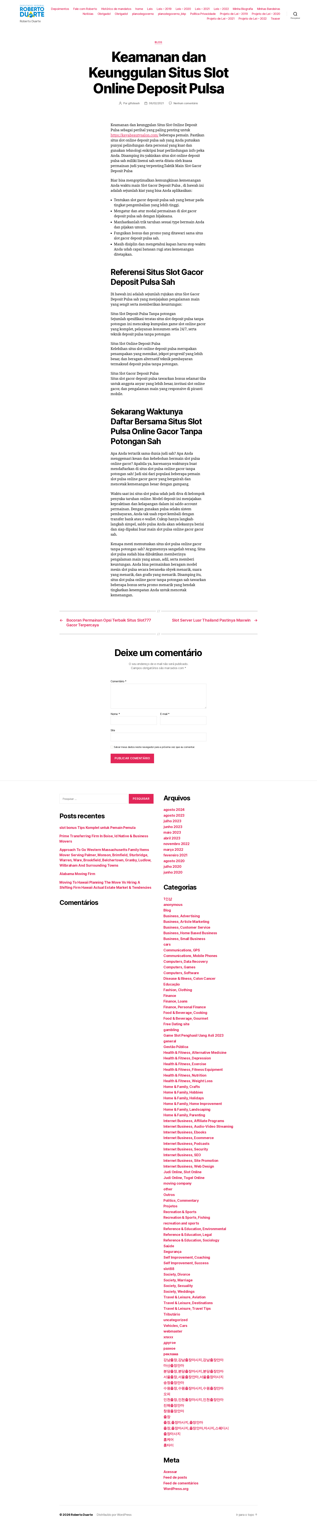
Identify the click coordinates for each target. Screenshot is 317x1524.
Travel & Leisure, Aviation (184, 1297)
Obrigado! (104, 14)
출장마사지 (172, 1434)
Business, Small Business (184, 939)
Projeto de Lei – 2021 (221, 18)
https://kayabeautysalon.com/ (134, 135)
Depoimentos (60, 9)
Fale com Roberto (85, 9)
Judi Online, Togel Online (183, 1178)
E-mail (165, 714)
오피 (166, 1394)
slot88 (168, 1269)
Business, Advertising (181, 916)
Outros (169, 1195)
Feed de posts (175, 1477)
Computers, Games (179, 967)
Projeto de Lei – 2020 (266, 14)
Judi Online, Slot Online (182, 1172)
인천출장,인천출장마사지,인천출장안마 (193, 1400)
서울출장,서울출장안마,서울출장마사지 (193, 1377)
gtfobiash (134, 103)
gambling (171, 1030)
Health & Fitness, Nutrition (184, 1075)
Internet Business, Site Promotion (190, 1161)
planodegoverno (143, 14)
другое (169, 1343)
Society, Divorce (176, 1274)
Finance (169, 996)
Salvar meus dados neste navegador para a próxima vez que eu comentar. (154, 747)
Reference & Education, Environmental (194, 1229)
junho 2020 (172, 872)
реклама (170, 1354)
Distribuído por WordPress (114, 1514)
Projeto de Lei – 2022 (253, 18)
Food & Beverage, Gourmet (185, 1018)
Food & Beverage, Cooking (185, 1013)
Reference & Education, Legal (187, 1235)
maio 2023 (172, 832)
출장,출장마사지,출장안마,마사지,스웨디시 (196, 1428)
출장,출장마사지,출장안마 (183, 1422)
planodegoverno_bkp (172, 14)
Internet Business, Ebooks (184, 1132)
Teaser (275, 18)
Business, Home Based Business (190, 933)
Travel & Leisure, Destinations (188, 1303)
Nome (115, 714)
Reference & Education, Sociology (191, 1240)
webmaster (172, 1331)
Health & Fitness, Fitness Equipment (193, 1070)
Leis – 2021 (202, 9)
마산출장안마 (173, 1365)
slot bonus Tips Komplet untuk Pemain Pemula (97, 828)
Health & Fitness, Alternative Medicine (195, 1053)
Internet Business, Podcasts (186, 1144)
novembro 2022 (176, 844)
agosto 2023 (173, 815)
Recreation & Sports (179, 1212)
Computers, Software (181, 973)
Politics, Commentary (181, 1200)
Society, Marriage (178, 1280)
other (168, 1189)
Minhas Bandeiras (268, 9)
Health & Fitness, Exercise (184, 1064)
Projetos (170, 1206)
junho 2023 (172, 827)
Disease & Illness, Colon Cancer (189, 978)
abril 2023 (171, 838)
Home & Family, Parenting (184, 1115)
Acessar (170, 1472)
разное (169, 1348)
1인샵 (167, 899)
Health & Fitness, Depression (187, 1058)
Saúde (168, 1246)
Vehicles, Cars (175, 1326)
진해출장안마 (173, 1405)
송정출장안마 (173, 1383)
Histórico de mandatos (116, 9)
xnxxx (168, 1337)
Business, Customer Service (186, 927)
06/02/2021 (156, 103)
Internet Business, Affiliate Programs (193, 1121)
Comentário (118, 681)
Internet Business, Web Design (188, 1166)
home (139, 9)
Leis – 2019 (164, 9)
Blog (158, 42)
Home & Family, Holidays (183, 1098)
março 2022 (173, 850)
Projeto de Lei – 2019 (234, 14)
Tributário (171, 1314)
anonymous (173, 905)
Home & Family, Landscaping (187, 1109)
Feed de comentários (180, 1483)
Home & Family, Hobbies (183, 1092)
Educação (171, 984)
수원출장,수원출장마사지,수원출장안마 (193, 1388)
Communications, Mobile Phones (190, 956)
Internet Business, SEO (182, 1155)
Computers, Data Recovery (185, 961)
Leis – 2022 (221, 9)
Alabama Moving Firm (77, 874)
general (169, 1041)
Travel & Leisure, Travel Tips (187, 1308)
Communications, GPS (181, 950)
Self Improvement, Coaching (186, 1257)
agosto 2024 (174, 810)
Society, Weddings (178, 1291)
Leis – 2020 (183, 9)
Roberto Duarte (82, 1514)
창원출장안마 (173, 1411)
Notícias (88, 14)
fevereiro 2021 (175, 855)
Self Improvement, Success (186, 1263)
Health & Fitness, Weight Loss (188, 1081)
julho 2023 (172, 821)
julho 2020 (172, 866)
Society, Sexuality (178, 1286)
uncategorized (175, 1320)
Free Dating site (176, 1024)
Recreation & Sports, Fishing (186, 1217)
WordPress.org (176, 1489)
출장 (166, 1417)
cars (167, 944)
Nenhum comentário (186, 103)
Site (113, 730)
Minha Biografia (243, 9)
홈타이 (168, 1445)
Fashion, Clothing (177, 990)
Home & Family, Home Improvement (192, 1104)
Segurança (172, 1252)
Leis (150, 9)
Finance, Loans (175, 1001)
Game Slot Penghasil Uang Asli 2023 (193, 1035)
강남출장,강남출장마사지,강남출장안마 (193, 1360)
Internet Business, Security (185, 1149)
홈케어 (168, 1439)
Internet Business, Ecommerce (188, 1138)
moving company (177, 1183)
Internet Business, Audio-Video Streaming (198, 1126)
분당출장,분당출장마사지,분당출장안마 (193, 1371)
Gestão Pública (175, 1047)
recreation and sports (181, 1223)
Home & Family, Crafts (181, 1087)
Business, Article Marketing (186, 922)
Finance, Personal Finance (184, 1007)
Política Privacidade (203, 14)
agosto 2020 (174, 861)
